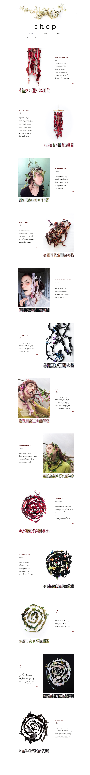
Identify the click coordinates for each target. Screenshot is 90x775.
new (20, 38)
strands (72, 38)
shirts (55, 38)
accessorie (66, 38)
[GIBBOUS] (45, 11)
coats (24, 38)
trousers (60, 38)
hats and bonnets (35, 38)
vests (43, 38)
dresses (47, 38)
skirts (28, 38)
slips (52, 38)
